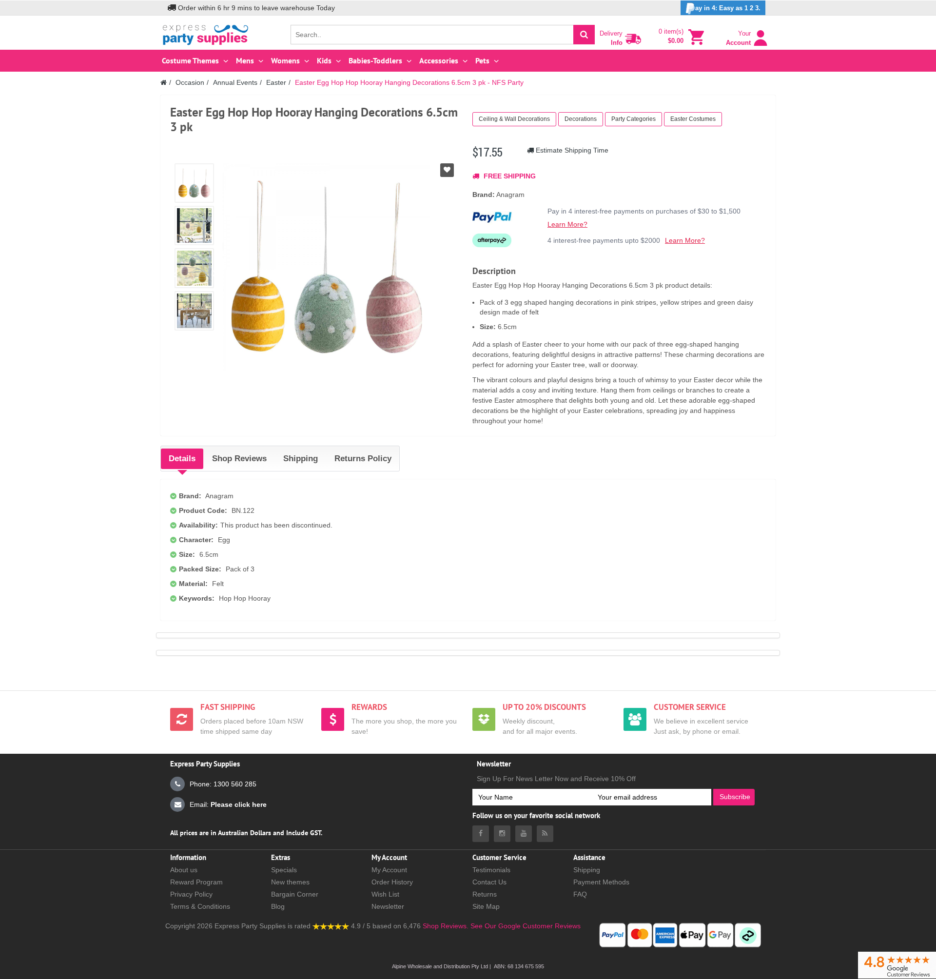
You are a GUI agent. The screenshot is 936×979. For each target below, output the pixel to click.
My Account (389, 870)
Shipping (300, 458)
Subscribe (735, 797)
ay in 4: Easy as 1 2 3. (727, 8)
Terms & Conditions (200, 906)
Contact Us (489, 882)
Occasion (190, 82)
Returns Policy (362, 458)
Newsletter (387, 906)
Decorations (581, 119)
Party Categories (633, 119)
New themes (290, 882)
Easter (276, 82)
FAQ (580, 894)
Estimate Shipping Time (571, 150)
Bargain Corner (294, 894)
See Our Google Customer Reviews (524, 926)
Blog (278, 906)
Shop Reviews (239, 458)
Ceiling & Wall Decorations (514, 119)
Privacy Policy (191, 894)
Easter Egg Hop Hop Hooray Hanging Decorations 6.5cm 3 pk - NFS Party (409, 82)
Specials (284, 870)
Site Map (486, 906)
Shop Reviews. (445, 926)
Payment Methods (601, 882)
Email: (228, 804)
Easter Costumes (693, 119)
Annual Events (235, 82)
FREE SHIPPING (509, 176)
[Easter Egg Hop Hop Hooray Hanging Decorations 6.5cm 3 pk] (194, 183)
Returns (484, 894)
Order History (392, 882)
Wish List (385, 894)
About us (183, 870)
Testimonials (491, 870)
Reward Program (196, 882)
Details (182, 458)
